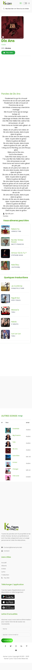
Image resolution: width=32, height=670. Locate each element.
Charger (15, 469)
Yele (14, 442)
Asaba (3, 45)
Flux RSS (6, 578)
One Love (16, 476)
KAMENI (28, 477)
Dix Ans (15, 449)
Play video (9, 53)
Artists (3, 569)
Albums (4, 566)
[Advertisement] (16, 73)
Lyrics (3, 572)
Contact (7, 551)
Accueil (3, 563)
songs (20, 416)
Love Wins (16, 456)
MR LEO (28, 470)
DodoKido (16, 429)
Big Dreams (17, 435)
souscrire (8, 640)
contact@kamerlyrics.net (13, 547)
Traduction (5, 575)
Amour (15, 462)
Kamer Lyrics (8, 659)
